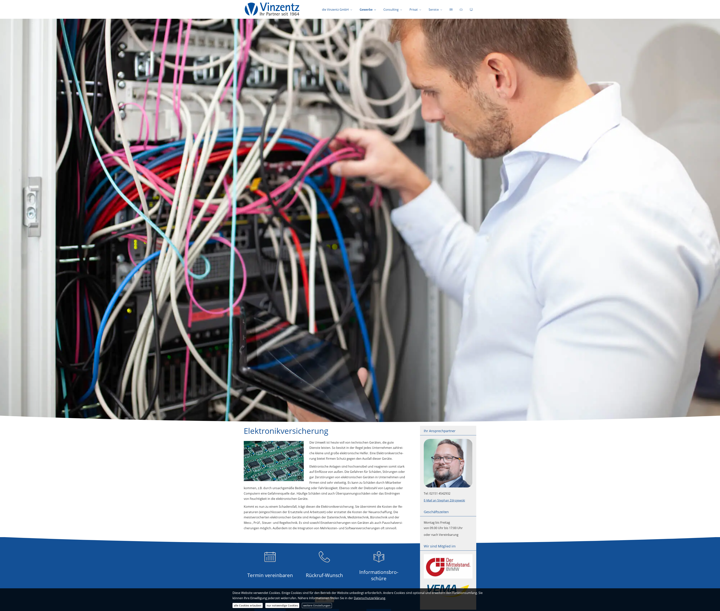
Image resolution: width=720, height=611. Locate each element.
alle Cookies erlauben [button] (247, 605)
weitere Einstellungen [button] (317, 605)
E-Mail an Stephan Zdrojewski (444, 500)
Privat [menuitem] (414, 9)
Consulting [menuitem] (391, 9)
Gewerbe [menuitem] (366, 9)
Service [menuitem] (434, 9)
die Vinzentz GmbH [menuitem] (335, 9)
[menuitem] (451, 9)
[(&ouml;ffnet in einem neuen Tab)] (448, 577)
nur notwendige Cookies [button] (282, 605)
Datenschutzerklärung (369, 598)
